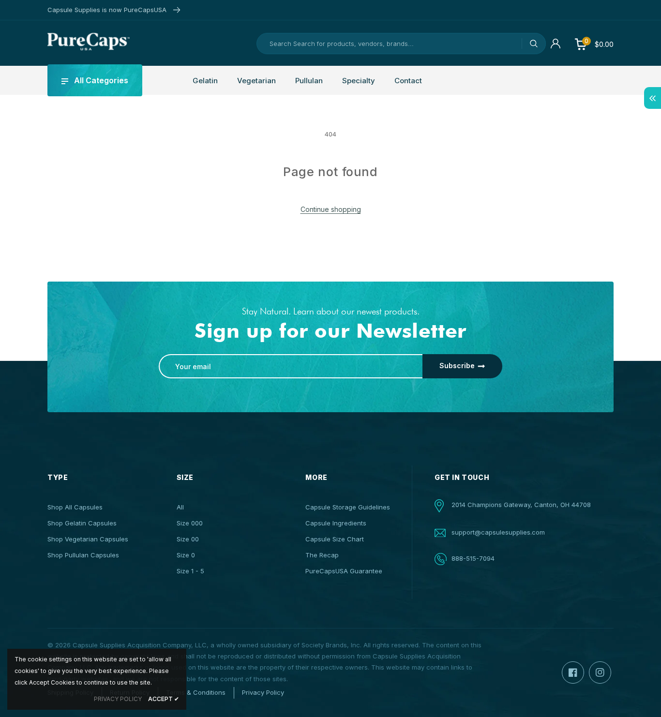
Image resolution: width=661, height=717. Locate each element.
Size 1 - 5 (190, 571)
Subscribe (457, 365)
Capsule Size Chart (334, 539)
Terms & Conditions (195, 692)
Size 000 (190, 523)
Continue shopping (330, 209)
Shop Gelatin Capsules (82, 523)
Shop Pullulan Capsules (83, 555)
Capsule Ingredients (335, 523)
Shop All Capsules (75, 507)
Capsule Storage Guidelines (347, 507)
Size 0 (186, 555)
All (180, 507)
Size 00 (188, 539)
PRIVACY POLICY (118, 698)
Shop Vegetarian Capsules (87, 539)
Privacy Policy (263, 692)
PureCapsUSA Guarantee (343, 571)
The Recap (322, 555)
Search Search (534, 43)
